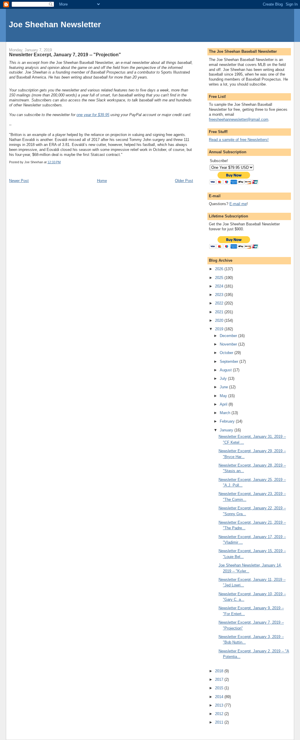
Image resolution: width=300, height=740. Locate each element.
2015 (219, 688)
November (229, 344)
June (224, 387)
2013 (219, 705)
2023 (219, 294)
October (227, 353)
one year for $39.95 (92, 115)
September (229, 361)
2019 (219, 329)
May (224, 396)
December (229, 336)
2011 (219, 722)
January (227, 430)
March (225, 413)
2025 (219, 277)
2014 (219, 697)
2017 (219, 679)
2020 (219, 320)
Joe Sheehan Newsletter (55, 24)
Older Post (184, 180)
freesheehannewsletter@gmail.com (238, 119)
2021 (219, 312)
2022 (219, 303)
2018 (219, 671)
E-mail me (238, 204)
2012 (219, 714)
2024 (219, 286)
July (224, 378)
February (228, 421)
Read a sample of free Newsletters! (239, 139)
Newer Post (19, 180)
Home (102, 180)
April (224, 404)
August (226, 370)
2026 (219, 269)
